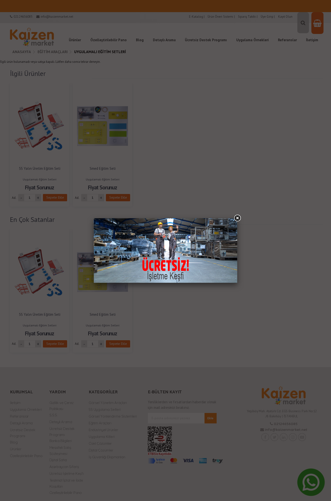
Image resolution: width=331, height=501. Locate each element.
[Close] (237, 218)
